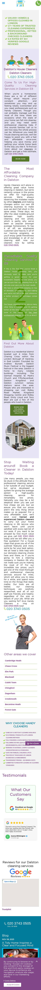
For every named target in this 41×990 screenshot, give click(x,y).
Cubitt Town (10, 682)
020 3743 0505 (21, 77)
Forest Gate (10, 710)
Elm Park (9, 671)
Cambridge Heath (13, 661)
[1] (3, 3)
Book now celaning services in (18, 410)
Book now (20, 159)
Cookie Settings (10, 980)
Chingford (9, 688)
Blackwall (9, 677)
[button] (7, 832)
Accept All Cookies (13, 985)
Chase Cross (11, 666)
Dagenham (10, 693)
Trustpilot (6, 909)
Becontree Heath (13, 704)
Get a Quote (34, 743)
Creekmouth (11, 699)
